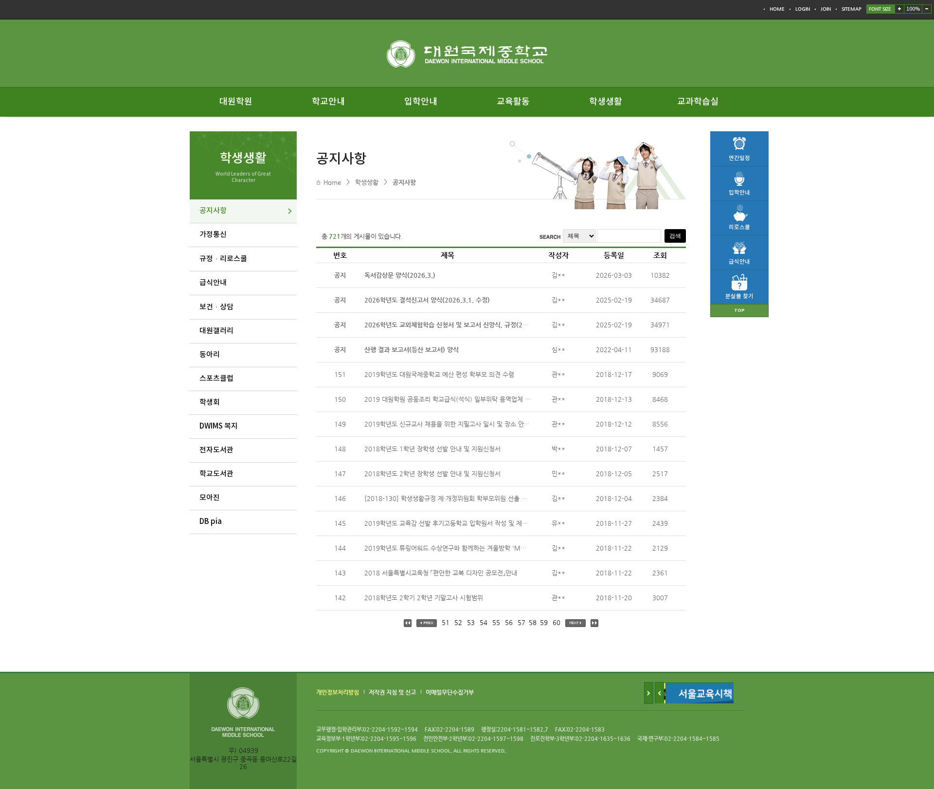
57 (521, 622)
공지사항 (213, 211)
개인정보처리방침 (337, 692)
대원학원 (235, 102)
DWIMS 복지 (218, 426)
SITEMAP (852, 9)
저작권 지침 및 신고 (392, 692)
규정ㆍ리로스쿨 (223, 259)
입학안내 (420, 102)
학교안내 (328, 102)
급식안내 (213, 283)
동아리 (209, 355)
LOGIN (802, 9)
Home (332, 182)
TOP (739, 310)
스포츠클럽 (216, 379)
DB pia (210, 522)
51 (445, 622)
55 (496, 622)
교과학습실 (697, 102)
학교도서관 (216, 474)
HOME (777, 9)
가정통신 (213, 235)
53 (471, 622)
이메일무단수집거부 (450, 692)
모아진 (209, 498)
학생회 (209, 402)
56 (509, 622)
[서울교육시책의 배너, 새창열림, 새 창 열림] (692, 686)
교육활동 (513, 102)
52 (458, 622)
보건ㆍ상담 (216, 307)
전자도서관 (216, 450)
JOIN (826, 9)
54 (483, 622)
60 (556, 622)
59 (544, 622)
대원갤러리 (216, 331)
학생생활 (605, 102)
